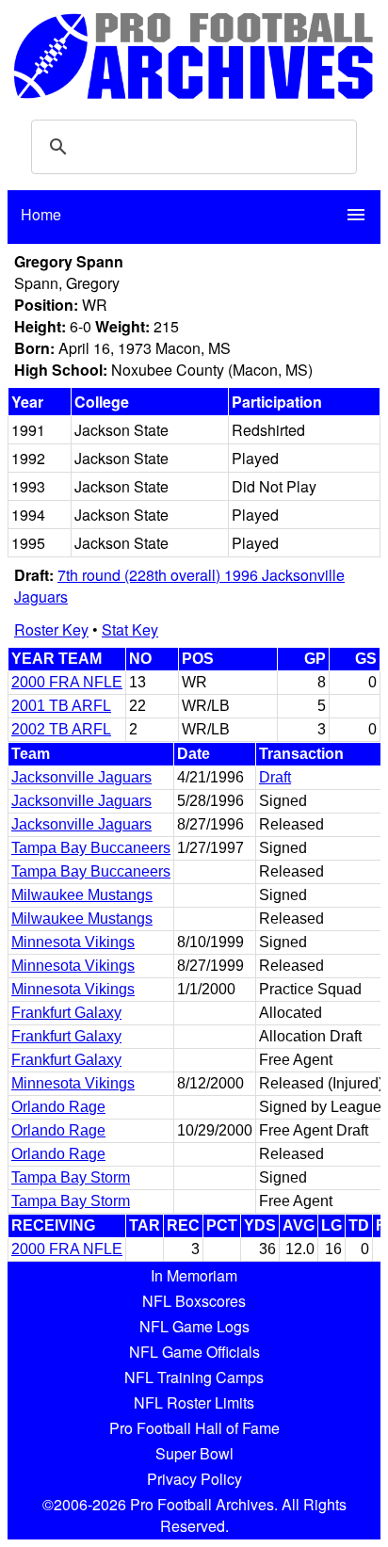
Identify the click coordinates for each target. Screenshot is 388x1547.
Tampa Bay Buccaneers (90, 848)
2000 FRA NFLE (66, 682)
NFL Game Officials (194, 1351)
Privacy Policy (194, 1479)
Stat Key (130, 629)
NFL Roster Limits (194, 1402)
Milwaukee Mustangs (82, 895)
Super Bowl (194, 1453)
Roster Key (51, 629)
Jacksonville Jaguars (81, 777)
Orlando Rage (58, 1107)
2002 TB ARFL (61, 729)
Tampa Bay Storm (70, 1177)
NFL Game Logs (194, 1326)
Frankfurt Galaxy (66, 1013)
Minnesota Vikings (73, 942)
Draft (275, 777)
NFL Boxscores (194, 1301)
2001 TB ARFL (61, 706)
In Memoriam (194, 1275)
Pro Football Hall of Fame (194, 1428)
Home (41, 214)
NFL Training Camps (194, 1377)
